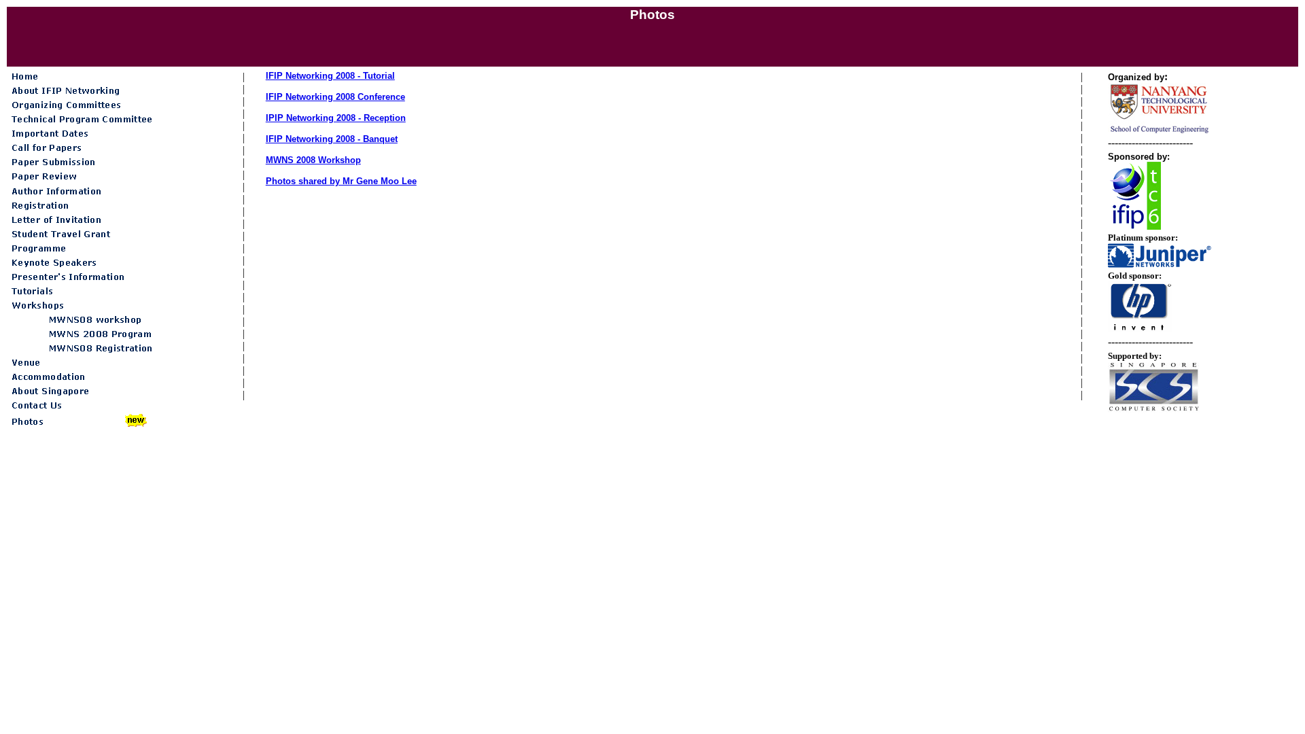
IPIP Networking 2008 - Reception (336, 118)
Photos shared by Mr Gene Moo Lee (341, 181)
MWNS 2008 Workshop (313, 160)
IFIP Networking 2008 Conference (335, 97)
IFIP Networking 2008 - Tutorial (330, 76)
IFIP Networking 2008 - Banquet (332, 139)
